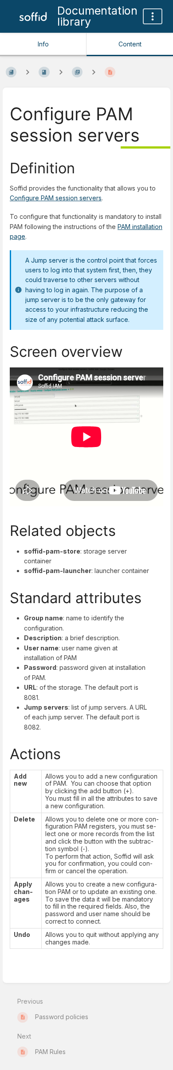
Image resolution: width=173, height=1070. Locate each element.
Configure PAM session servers (56, 198)
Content (130, 44)
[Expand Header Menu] (152, 16)
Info (43, 44)
